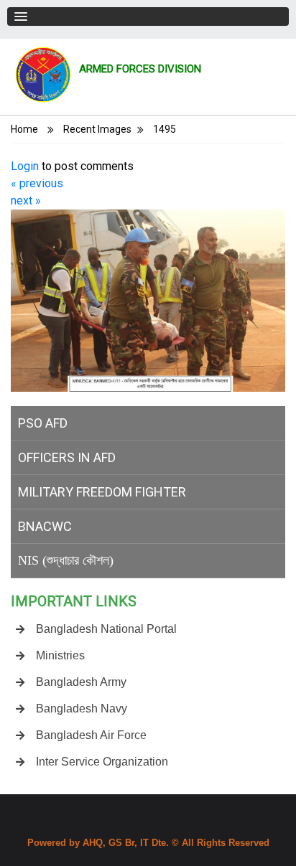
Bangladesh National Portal (106, 629)
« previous (37, 183)
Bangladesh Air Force (91, 735)
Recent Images (97, 129)
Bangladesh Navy (81, 708)
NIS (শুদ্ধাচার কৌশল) (66, 560)
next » (26, 200)
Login (25, 166)
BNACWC (45, 526)
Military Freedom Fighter (102, 491)
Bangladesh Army (81, 682)
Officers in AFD (67, 457)
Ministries (60, 655)
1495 (164, 129)
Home (24, 129)
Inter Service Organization (102, 762)
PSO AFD (43, 422)
